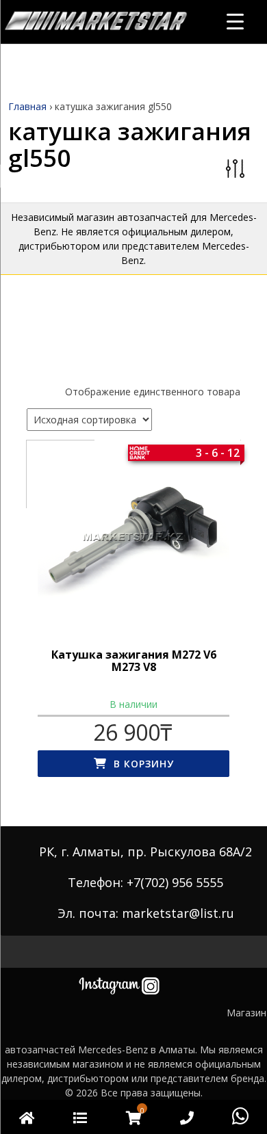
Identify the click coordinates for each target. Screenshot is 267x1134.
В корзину (144, 763)
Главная (27, 106)
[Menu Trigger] (235, 21)
